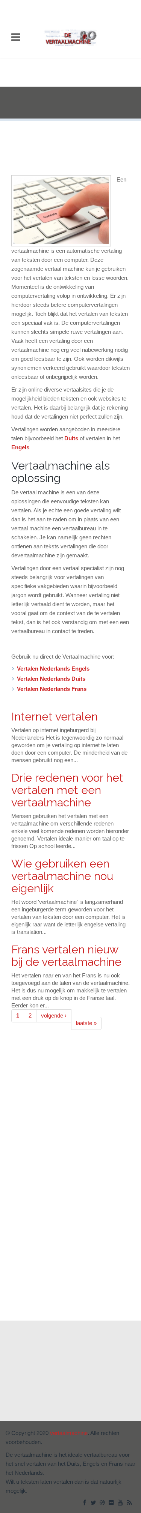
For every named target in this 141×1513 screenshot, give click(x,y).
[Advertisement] (71, 103)
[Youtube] (121, 1503)
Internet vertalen (54, 716)
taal (38, 1408)
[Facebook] (85, 1503)
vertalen (101, 1408)
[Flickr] (112, 1503)
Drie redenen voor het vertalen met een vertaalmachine (67, 790)
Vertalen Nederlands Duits (51, 679)
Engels (20, 447)
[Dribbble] (103, 1503)
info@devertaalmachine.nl (50, 1378)
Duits (71, 438)
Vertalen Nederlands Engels (53, 669)
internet (17, 1408)
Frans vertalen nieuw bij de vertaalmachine (66, 955)
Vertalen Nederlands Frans (51, 689)
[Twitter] (94, 1503)
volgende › (54, 1016)
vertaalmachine (67, 1408)
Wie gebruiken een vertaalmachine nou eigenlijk (62, 876)
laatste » (86, 1023)
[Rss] (130, 1503)
